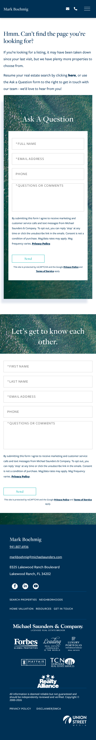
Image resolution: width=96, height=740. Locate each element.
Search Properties (23, 599)
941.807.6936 (19, 547)
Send (28, 258)
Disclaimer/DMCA (48, 708)
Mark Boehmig (15, 9)
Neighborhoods (51, 599)
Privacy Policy (41, 243)
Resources (43, 609)
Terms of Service (45, 271)
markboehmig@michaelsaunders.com (36, 557)
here (72, 75)
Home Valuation (22, 609)
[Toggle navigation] (87, 8)
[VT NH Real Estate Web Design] (74, 721)
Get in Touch (63, 609)
